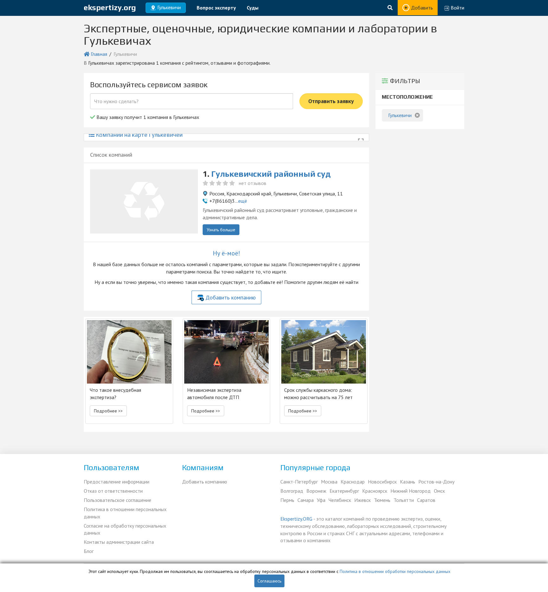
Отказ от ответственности (113, 491)
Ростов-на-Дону (436, 481)
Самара (305, 500)
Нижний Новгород (410, 491)
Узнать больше (221, 230)
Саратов (426, 500)
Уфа (321, 500)
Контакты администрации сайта (119, 542)
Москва (329, 481)
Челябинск (340, 500)
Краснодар (353, 481)
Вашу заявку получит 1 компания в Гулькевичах (147, 117)
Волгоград (291, 491)
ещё (242, 201)
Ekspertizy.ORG (296, 519)
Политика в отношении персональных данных (125, 513)
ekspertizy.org (110, 7)
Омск (439, 491)
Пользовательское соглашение (117, 500)
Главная (99, 54)
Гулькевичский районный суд (271, 174)
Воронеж (316, 491)
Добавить (422, 7)
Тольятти (404, 500)
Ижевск (362, 500)
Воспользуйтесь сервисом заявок (148, 84)
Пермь (287, 500)
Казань (407, 481)
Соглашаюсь (269, 581)
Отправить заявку (331, 101)
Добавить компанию (231, 297)
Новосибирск (382, 481)
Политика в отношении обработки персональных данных (395, 571)
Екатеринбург (344, 491)
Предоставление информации (116, 481)
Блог (89, 551)
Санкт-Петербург (299, 481)
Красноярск (374, 491)
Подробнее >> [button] (108, 411)
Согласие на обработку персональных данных (125, 529)
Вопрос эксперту (216, 7)
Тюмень (382, 500)
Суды (252, 7)
